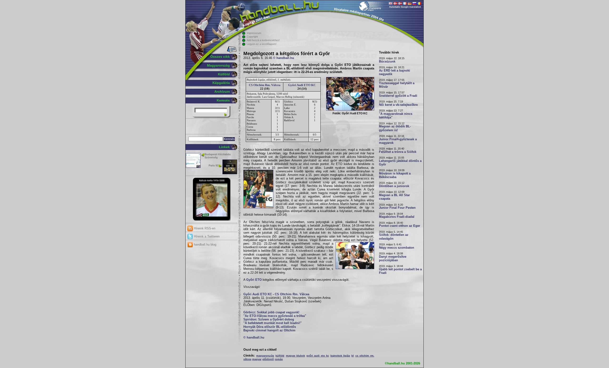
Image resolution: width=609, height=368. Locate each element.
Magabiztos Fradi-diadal (396, 216)
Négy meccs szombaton (396, 247)
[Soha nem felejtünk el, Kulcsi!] (212, 219)
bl (352, 355)
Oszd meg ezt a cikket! (260, 349)
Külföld (224, 74)
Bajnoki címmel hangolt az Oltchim (269, 330)
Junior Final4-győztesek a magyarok (398, 141)
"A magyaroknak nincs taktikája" (395, 115)
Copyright (252, 36)
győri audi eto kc (317, 355)
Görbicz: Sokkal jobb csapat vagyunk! (271, 312)
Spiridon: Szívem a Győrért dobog (268, 319)
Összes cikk (220, 56)
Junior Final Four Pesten (397, 207)
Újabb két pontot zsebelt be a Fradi (400, 271)
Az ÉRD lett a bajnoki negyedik (394, 72)
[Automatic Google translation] (391, 3)
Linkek (224, 147)
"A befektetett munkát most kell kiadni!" (272, 323)
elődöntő (268, 359)
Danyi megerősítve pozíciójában (392, 258)
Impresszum (254, 33)
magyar (256, 359)
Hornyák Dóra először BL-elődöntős (269, 327)
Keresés (223, 100)
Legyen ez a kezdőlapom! (261, 44)
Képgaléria (221, 83)
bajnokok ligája (340, 355)
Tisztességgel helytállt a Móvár (396, 85)
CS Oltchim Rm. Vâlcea (264, 85)
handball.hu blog (204, 244)
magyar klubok (295, 355)
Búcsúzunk (387, 61)
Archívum (222, 91)
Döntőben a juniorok (394, 186)
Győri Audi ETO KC (302, 85)
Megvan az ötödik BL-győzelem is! (395, 128)
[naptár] (231, 51)
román (279, 359)
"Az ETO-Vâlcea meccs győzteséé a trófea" (274, 316)
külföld (279, 355)
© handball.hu (283, 58)
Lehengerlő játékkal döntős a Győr (400, 162)
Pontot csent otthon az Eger (399, 226)
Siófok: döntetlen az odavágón (393, 236)
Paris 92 (213, 165)
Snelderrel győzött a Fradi (398, 95)
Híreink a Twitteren (206, 236)
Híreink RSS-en (204, 228)
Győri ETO (254, 279)
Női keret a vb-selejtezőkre (398, 105)
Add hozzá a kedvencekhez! (263, 40)
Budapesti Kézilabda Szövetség (218, 156)
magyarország (265, 355)
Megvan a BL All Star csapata (394, 197)
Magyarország (218, 65)
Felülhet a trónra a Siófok (397, 152)
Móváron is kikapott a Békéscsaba (395, 175)
